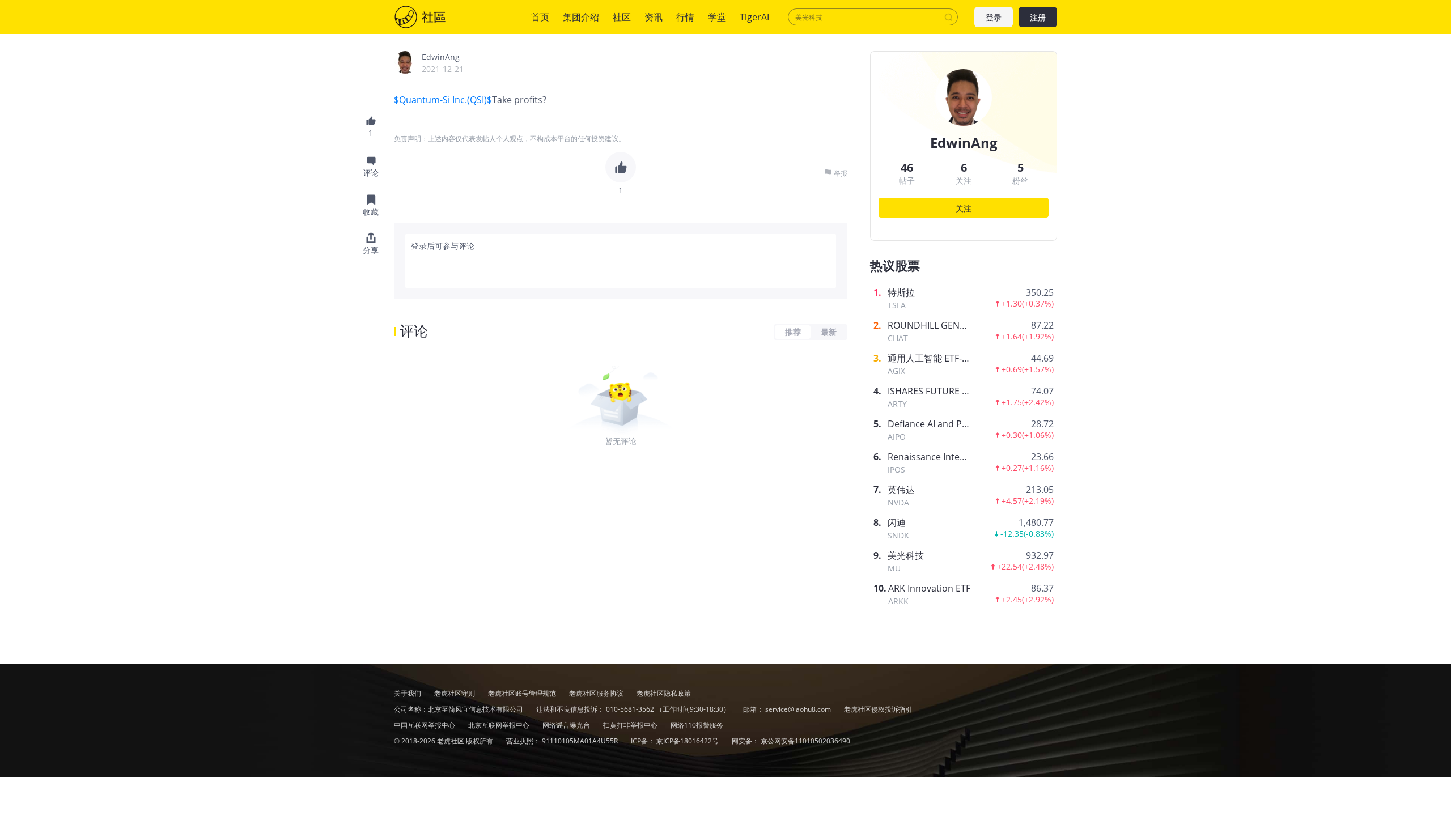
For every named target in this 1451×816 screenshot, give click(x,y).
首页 (540, 17)
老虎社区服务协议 (597, 693)
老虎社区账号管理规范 (523, 693)
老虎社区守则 (455, 693)
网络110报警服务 (697, 725)
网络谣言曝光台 (567, 725)
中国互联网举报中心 (425, 725)
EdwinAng (441, 57)
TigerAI (754, 17)
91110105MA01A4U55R (581, 741)
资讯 (653, 17)
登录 (994, 17)
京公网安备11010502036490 (805, 741)
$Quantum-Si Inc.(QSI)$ (443, 100)
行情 (685, 17)
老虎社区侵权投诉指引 (878, 709)
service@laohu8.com (798, 709)
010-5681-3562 (630, 709)
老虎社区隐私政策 (664, 693)
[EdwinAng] (405, 62)
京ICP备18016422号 (688, 741)
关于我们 (407, 693)
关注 (963, 208)
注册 (1038, 17)
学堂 (717, 17)
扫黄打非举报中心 (631, 725)
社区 (431, 17)
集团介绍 (581, 17)
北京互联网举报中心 (499, 725)
